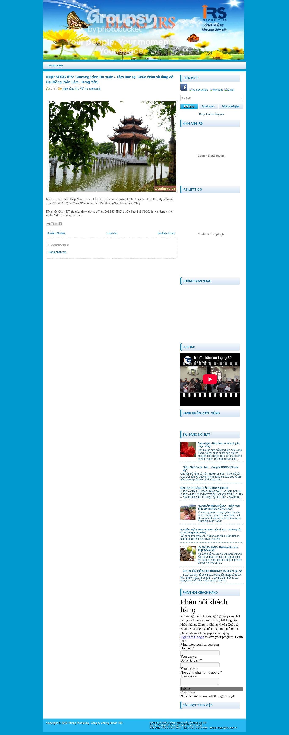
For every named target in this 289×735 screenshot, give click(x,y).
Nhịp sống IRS (70, 88)
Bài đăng (189, 106)
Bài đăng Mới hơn (56, 233)
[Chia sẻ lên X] (56, 224)
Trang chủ (111, 233)
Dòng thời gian (230, 106)
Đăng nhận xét (57, 251)
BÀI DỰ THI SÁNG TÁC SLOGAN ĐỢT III (204, 488)
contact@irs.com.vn (226, 727)
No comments (92, 88)
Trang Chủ (55, 65)
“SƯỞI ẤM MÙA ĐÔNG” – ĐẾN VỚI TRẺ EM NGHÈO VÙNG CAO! (219, 507)
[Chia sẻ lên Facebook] (60, 224)
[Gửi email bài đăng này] (48, 224)
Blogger (219, 114)
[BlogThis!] (52, 224)
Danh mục (208, 106)
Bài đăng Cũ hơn (166, 233)
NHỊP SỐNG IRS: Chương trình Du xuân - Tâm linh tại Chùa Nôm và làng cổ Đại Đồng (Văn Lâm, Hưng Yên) (109, 79)
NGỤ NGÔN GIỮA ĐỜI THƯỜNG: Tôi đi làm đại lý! (212, 571)
